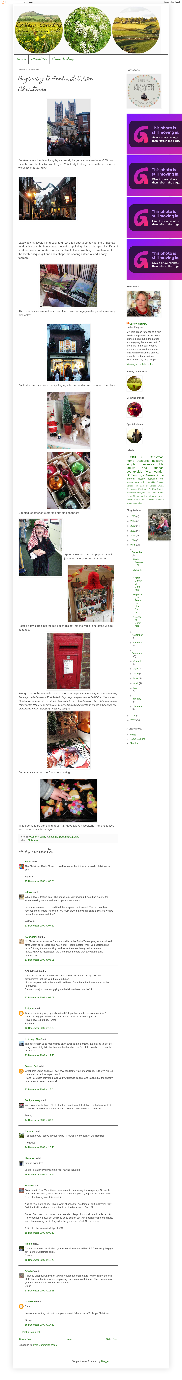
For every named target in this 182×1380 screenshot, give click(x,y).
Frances (29, 1185)
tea (140, 503)
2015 (133, 516)
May (154, 489)
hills (143, 499)
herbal (137, 499)
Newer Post (25, 1339)
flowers (130, 499)
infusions (150, 499)
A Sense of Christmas (137, 621)
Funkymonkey (33, 1100)
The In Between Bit (138, 562)
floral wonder (154, 471)
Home (21, 59)
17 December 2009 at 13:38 (39, 1290)
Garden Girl (31, 1066)
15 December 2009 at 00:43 (39, 1232)
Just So (147, 489)
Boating (160, 482)
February (136, 698)
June (136, 673)
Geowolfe (30, 1301)
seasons (134, 457)
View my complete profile (140, 364)
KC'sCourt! (31, 936)
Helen (28, 861)
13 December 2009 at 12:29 (39, 1028)
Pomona (29, 1131)
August (137, 661)
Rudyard (141, 492)
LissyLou (30, 1158)
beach (148, 496)
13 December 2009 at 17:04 (39, 1089)
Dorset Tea (132, 486)
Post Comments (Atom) (45, 1344)
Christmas (33, 840)
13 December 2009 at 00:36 (39, 881)
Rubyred (29, 1008)
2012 (133, 530)
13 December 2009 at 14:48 (39, 1055)
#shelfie (151, 482)
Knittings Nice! (33, 1039)
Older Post (111, 1339)
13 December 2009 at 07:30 (39, 925)
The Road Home (155, 492)
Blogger (105, 1361)
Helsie (28, 1243)
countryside (134, 471)
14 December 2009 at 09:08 (39, 1120)
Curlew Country (138, 323)
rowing (130, 503)
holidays (158, 460)
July (135, 668)
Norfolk (160, 489)
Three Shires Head (136, 496)
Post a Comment (31, 1332)
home (130, 460)
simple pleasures (140, 464)
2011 (133, 535)
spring (136, 503)
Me (161, 464)
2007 (133, 720)
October (137, 642)
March (136, 688)
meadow (160, 499)
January (137, 706)
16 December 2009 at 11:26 (39, 1259)
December (137, 552)
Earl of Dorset (148, 486)
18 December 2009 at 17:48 (39, 1324)
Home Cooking (63, 59)
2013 (133, 525)
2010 (133, 540)
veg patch (140, 482)
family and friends (145, 467)
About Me (39, 59)
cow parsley (158, 496)
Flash (140, 489)
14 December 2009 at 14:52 (39, 1174)
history (141, 479)
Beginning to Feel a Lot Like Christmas (137, 603)
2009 (133, 545)
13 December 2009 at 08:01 (39, 959)
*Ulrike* (29, 1271)
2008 (133, 715)
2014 (133, 521)
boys (141, 475)
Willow (29, 892)
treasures (143, 460)
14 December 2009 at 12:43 (39, 1147)
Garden (132, 475)
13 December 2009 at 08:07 (39, 997)
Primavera (131, 492)
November (137, 634)
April (136, 683)
